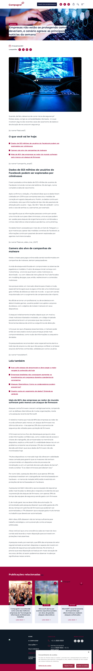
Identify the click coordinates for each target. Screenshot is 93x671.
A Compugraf (33, 641)
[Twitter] (23, 49)
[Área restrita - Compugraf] (73, 4)
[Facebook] (19, 49)
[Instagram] (68, 4)
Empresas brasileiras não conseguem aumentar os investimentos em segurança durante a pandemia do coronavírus (32, 377)
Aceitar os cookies (82, 665)
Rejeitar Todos (68, 665)
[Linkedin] (61, 4)
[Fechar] (89, 652)
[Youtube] (64, 4)
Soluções (32, 645)
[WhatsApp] (30, 49)
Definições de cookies (45, 665)
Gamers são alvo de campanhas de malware (29, 150)
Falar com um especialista (47, 4)
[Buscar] (78, 4)
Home (30, 636)
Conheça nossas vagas (34, 657)
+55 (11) (57, 641)
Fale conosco (33, 649)
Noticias (13, 24)
